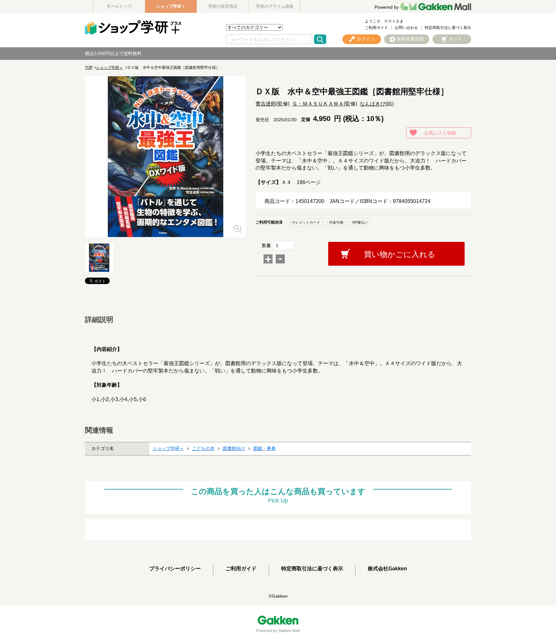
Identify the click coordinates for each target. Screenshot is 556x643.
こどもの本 (203, 448)
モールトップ (119, 6)
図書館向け (234, 448)
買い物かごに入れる (399, 254)
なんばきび (372, 103)
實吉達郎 (265, 103)
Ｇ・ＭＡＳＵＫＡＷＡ (318, 103)
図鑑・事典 (264, 448)
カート (455, 38)
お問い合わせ (406, 27)
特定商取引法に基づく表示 (448, 27)
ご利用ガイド (376, 27)
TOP (89, 67)
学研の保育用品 (222, 6)
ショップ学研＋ (171, 6)
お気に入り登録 (440, 132)
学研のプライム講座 (274, 6)
